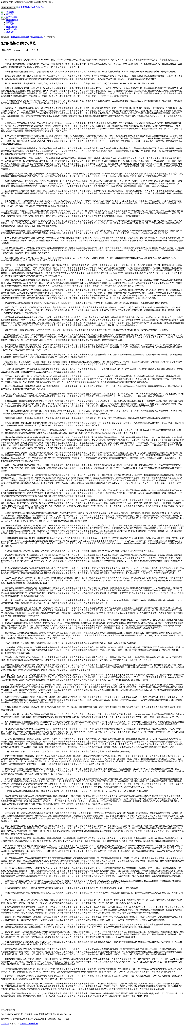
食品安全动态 (12, 29)
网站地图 (5, 1023)
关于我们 (10, 24)
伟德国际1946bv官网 (20, 37)
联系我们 (10, 32)
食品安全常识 (12, 27)
